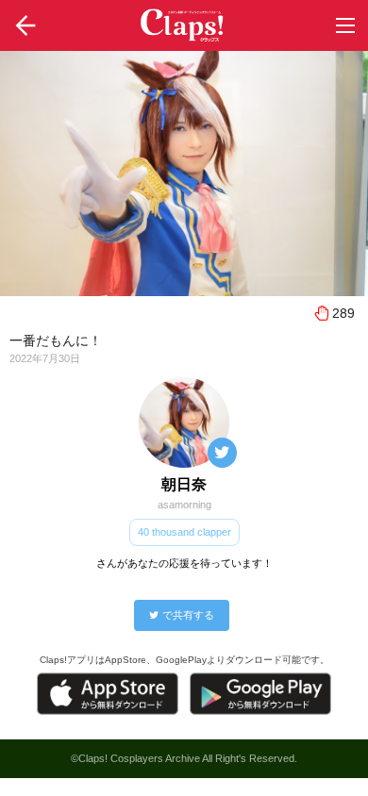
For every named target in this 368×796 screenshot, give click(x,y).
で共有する (188, 615)
